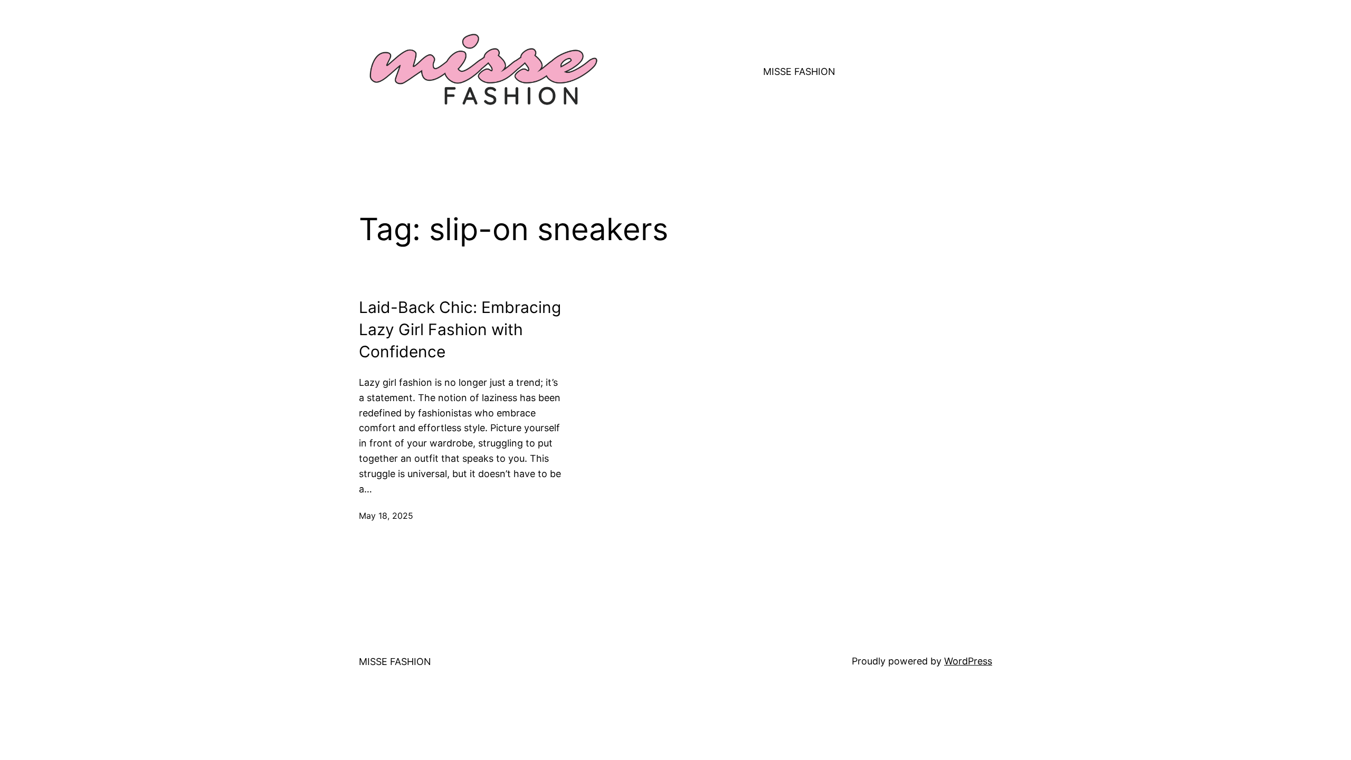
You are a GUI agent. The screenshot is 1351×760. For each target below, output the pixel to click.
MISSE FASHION (799, 71)
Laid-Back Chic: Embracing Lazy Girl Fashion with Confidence (460, 329)
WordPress (968, 661)
